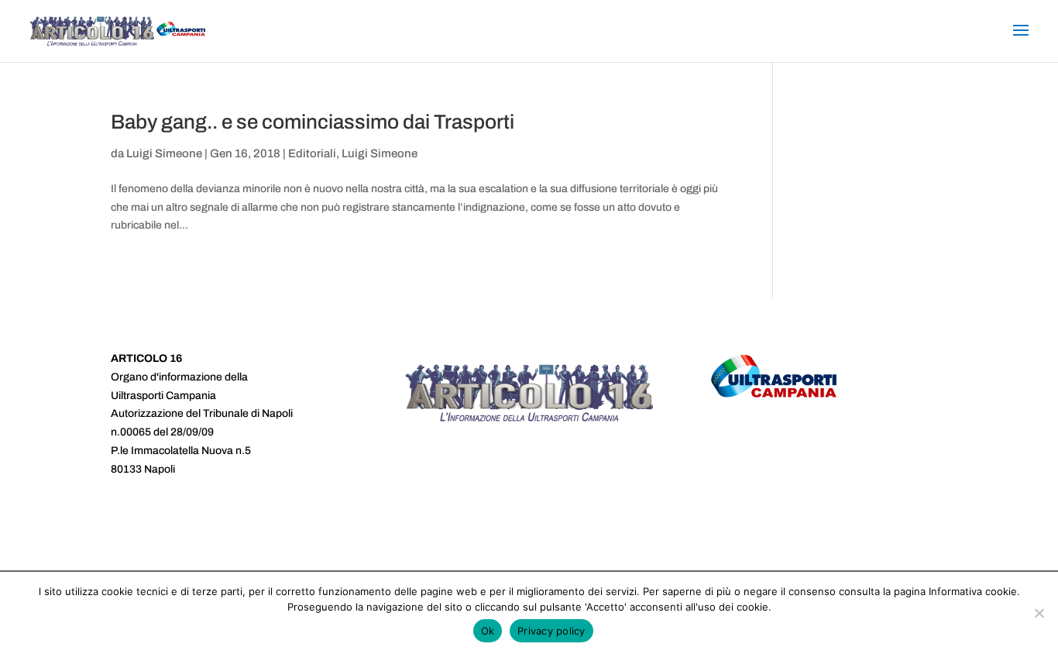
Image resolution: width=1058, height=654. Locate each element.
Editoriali (312, 153)
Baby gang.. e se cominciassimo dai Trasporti (312, 122)
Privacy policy (551, 631)
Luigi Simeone (164, 153)
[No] (1038, 613)
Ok (488, 631)
